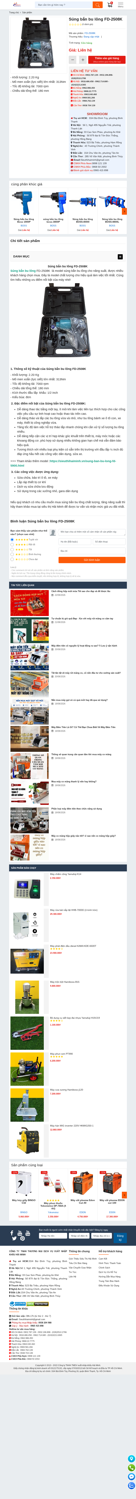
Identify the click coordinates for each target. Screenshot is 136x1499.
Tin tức (72, 1272)
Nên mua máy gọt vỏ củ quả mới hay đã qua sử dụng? (79, 700)
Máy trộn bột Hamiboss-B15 (64, 982)
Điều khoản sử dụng (109, 1285)
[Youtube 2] (27, 1233)
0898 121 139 (99, 163)
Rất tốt (32, 544)
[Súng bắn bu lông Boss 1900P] (23, 202)
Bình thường (35, 554)
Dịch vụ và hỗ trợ (108, 1272)
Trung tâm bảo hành (109, 1281)
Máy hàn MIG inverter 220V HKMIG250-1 (72, 1125)
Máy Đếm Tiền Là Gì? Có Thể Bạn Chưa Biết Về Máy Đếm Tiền (83, 727)
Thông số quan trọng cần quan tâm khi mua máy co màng (81, 754)
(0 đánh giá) (87, 24)
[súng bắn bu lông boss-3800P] (53, 202)
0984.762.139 (88, 101)
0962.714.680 (101, 81)
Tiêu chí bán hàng (78, 1263)
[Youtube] (19, 1233)
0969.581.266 (88, 98)
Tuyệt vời (33, 539)
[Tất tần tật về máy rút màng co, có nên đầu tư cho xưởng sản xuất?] (29, 684)
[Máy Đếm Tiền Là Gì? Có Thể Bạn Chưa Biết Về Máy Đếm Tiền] (29, 739)
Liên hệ (72, 1276)
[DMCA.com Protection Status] (37, 1304)
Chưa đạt (33, 559)
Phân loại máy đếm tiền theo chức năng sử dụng (76, 808)
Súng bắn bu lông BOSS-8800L (112, 220)
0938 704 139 (26, 1353)
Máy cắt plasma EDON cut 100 (112, 1201)
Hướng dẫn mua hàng (109, 1276)
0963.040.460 (90, 94)
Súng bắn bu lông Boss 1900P (24, 220)
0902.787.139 (91, 75)
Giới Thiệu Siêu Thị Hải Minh (83, 1259)
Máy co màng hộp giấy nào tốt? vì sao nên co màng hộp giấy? (83, 836)
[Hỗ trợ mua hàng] (132, 1468)
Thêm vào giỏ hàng (107, 60)
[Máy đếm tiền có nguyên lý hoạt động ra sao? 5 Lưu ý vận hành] (29, 657)
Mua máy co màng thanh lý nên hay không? (74, 781)
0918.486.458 (87, 81)
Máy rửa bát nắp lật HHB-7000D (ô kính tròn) (74, 910)
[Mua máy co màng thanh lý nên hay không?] (29, 793)
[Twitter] (14, 1238)
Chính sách (104, 1267)
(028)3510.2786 (78, 78)
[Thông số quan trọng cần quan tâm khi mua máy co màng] (29, 766)
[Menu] (120, 4)
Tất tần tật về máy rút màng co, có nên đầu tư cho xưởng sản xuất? (86, 673)
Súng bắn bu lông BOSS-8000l (82, 220)
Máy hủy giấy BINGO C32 (23, 1201)
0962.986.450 (88, 88)
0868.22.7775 (90, 91)
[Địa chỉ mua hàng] (132, 1459)
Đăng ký (120, 1237)
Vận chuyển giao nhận (80, 1267)
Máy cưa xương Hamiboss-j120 (66, 1089)
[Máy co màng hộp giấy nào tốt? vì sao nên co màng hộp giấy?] (29, 847)
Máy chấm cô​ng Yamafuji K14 (65, 874)
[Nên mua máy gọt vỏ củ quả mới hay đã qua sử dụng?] (29, 712)
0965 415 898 (101, 170)
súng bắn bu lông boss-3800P (53, 220)
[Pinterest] (22, 1238)
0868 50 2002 (99, 166)
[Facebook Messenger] (132, 1477)
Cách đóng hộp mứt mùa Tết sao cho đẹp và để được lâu (80, 591)
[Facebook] (11, 1233)
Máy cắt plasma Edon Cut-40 (83, 1201)
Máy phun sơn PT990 (61, 1053)
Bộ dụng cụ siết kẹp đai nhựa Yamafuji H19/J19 (75, 1018)
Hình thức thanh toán (110, 1263)
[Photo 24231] (38, 45)
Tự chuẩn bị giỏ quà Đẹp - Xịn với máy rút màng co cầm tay (82, 618)
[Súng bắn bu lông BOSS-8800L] (112, 202)
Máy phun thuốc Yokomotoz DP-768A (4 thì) (53, 1206)
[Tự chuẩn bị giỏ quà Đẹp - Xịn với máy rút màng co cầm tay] (29, 630)
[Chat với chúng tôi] (132, 1486)
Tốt (30, 549)
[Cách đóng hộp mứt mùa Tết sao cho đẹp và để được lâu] (29, 603)
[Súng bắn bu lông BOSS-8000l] (82, 202)
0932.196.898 (106, 75)
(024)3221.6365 (78, 85)
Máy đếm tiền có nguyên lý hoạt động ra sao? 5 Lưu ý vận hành (84, 645)
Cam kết (103, 1259)
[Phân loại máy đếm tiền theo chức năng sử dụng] (29, 820)
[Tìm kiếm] (98, 4)
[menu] (120, 256)
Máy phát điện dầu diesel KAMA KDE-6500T (73, 946)
